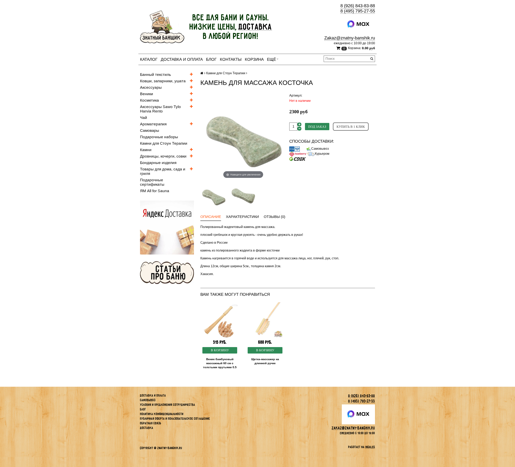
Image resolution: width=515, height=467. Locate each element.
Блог (211, 59)
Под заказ (317, 126)
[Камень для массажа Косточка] (213, 196)
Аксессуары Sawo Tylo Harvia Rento (160, 109)
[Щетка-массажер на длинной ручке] (265, 320)
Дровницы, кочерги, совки (163, 156)
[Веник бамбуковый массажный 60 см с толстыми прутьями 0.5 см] (220, 320)
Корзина (254, 59)
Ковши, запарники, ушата (163, 81)
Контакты (231, 59)
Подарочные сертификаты (152, 182)
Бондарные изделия (158, 163)
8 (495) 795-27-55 (357, 10)
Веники (146, 94)
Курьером (322, 153)
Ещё (271, 59)
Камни (145, 150)
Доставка (146, 427)
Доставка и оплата (182, 59)
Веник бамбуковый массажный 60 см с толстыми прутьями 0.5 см (220, 365)
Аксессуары (151, 87)
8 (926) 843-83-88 (357, 5)
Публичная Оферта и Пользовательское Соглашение (175, 418)
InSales (370, 446)
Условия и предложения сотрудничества (167, 404)
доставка (255, 26)
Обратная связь (150, 423)
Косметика (149, 100)
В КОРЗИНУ (220, 350)
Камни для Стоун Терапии (163, 143)
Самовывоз (320, 148)
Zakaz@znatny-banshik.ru (349, 37)
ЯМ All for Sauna (154, 191)
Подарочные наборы (159, 137)
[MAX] (358, 24)
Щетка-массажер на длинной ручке (265, 361)
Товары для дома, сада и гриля (162, 171)
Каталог (149, 59)
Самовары (149, 130)
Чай (143, 117)
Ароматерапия (153, 124)
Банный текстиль (155, 74)
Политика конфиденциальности (161, 413)
